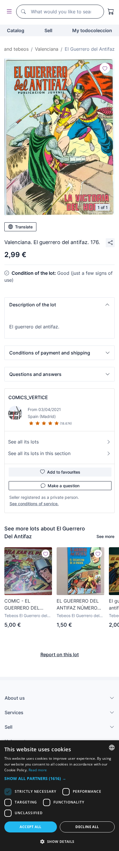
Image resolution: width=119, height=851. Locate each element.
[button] (59, 304)
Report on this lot (59, 654)
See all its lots (23, 442)
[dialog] (59, 795)
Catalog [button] (15, 30)
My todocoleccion (92, 30)
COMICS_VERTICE (28, 397)
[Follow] (105, 68)
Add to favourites (63, 472)
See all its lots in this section (39, 453)
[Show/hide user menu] (8, 12)
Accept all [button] (30, 826)
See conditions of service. (34, 503)
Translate (24, 226)
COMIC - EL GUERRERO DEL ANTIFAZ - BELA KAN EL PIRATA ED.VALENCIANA (27, 604)
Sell (48, 30)
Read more (38, 770)
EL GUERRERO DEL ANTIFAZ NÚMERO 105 (78, 604)
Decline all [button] (87, 826)
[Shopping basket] (110, 11)
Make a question (63, 485)
